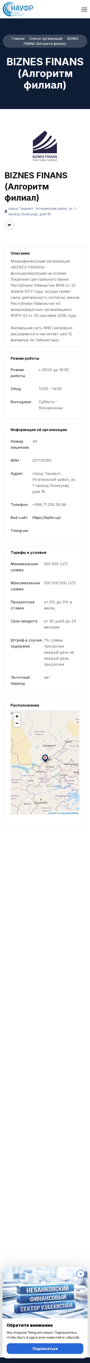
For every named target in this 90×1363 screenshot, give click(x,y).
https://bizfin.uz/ (46, 517)
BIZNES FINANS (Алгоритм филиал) (36, 186)
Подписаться (45, 1348)
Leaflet (52, 813)
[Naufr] (18, 9)
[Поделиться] (9, 225)
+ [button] (16, 716)
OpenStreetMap (69, 813)
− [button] (16, 723)
